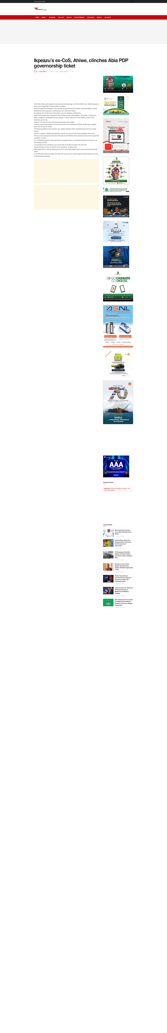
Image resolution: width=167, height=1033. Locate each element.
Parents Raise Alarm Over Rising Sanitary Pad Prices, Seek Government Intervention (123, 543)
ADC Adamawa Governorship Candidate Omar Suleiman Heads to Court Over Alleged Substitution (124, 602)
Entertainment (79, 17)
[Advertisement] (101, 9)
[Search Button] (132, 17)
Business (52, 17)
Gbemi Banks (43, 71)
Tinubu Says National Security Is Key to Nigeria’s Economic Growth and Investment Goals (123, 578)
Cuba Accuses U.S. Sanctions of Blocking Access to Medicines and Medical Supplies (124, 590)
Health (69, 17)
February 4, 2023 (54, 71)
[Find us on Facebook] (130, 1)
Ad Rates (108, 17)
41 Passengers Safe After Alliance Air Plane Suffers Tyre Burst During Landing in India (123, 554)
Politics (61, 17)
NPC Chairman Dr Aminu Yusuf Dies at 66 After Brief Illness (123, 532)
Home (37, 17)
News (43, 17)
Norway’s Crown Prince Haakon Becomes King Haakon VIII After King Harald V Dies (124, 566)
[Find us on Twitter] (132, 1)
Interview (90, 17)
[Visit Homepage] (40, 9)
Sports (99, 17)
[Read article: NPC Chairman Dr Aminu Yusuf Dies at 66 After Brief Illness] (108, 533)
